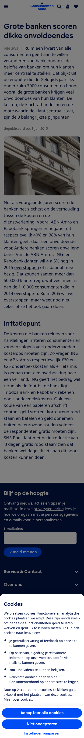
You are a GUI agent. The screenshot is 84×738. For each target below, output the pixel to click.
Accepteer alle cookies (42, 712)
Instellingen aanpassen (42, 733)
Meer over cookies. (18, 699)
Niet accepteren (42, 724)
